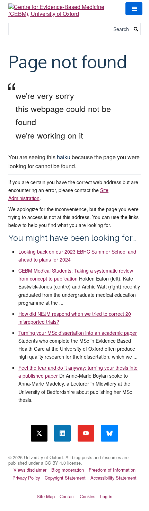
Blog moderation (67, 469)
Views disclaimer (30, 469)
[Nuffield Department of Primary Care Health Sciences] (74, 453)
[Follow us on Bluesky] (109, 433)
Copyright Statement (65, 477)
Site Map (46, 496)
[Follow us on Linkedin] (62, 433)
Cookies (87, 496)
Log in (106, 496)
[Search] (136, 29)
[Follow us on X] (39, 433)
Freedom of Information (112, 469)
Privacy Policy (26, 477)
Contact (67, 496)
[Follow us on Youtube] (86, 433)
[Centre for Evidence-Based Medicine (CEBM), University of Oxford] (62, 8)
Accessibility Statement (113, 477)
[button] (133, 8)
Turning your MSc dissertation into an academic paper (77, 332)
